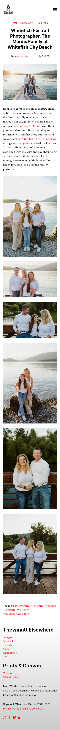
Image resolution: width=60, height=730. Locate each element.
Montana (50, 605)
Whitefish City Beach (16, 613)
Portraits (43, 23)
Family (17, 605)
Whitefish (23, 609)
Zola (5, 656)
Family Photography (22, 23)
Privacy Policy (11, 708)
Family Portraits (33, 605)
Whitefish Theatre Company (38, 139)
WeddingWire (10, 652)
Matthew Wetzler (24, 56)
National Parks (10, 677)
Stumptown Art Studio (27, 126)
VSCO (6, 649)
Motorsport (9, 673)
